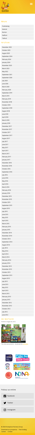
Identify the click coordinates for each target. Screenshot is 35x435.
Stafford (4, 35)
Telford (4, 38)
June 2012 (5, 315)
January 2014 (6, 263)
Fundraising (5, 26)
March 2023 (5, 68)
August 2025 (6, 53)
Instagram (11, 410)
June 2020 (5, 84)
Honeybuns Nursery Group (5, 7)
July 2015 (5, 211)
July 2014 (5, 248)
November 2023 (7, 65)
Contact (10, 431)
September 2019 (7, 93)
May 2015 (5, 217)
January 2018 (6, 123)
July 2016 (5, 175)
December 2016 (7, 163)
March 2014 (5, 257)
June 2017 (5, 144)
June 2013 (5, 284)
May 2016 (5, 181)
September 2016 (7, 172)
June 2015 (5, 214)
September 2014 (7, 242)
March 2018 (5, 120)
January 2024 (6, 62)
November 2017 (7, 129)
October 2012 (6, 309)
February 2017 (6, 157)
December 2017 (7, 126)
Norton (4, 32)
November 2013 (7, 269)
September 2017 (7, 135)
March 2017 (5, 154)
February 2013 (6, 296)
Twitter (10, 403)
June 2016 (5, 178)
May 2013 (5, 287)
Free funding (23, 429)
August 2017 (6, 138)
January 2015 (6, 230)
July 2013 (5, 281)
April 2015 (5, 220)
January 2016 (6, 193)
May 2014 (5, 251)
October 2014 (6, 239)
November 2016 (7, 166)
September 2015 (7, 205)
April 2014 (5, 254)
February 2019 (6, 99)
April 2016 (5, 184)
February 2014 (6, 260)
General (4, 29)
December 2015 (7, 196)
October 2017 (6, 132)
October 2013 (6, 272)
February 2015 (6, 227)
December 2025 (7, 47)
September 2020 (7, 78)
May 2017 (5, 147)
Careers (3, 431)
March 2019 (5, 96)
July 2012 (5, 312)
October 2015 (6, 202)
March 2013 (5, 293)
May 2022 (5, 71)
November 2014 (7, 236)
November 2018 (7, 102)
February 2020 (6, 90)
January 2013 (6, 300)
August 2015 (6, 208)
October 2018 (6, 105)
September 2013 (7, 275)
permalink (25, 344)
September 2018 (7, 108)
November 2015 (7, 199)
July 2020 (5, 81)
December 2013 (7, 266)
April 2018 (5, 117)
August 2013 (6, 278)
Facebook (11, 396)
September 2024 (7, 56)
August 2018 (6, 111)
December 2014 (7, 233)
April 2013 (5, 290)
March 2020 (5, 87)
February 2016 (6, 190)
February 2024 (6, 59)
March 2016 (5, 187)
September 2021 (7, 74)
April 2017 (5, 150)
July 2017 (5, 141)
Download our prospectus (9, 429)
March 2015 (5, 223)
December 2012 (7, 303)
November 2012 (7, 306)
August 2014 (6, 245)
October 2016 (6, 169)
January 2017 (6, 160)
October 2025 (6, 50)
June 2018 (5, 114)
